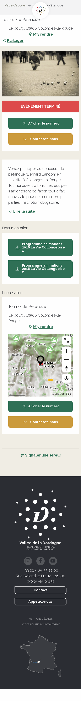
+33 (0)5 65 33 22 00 (40, 570)
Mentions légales (41, 618)
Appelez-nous (40, 602)
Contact (41, 590)
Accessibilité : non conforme (40, 624)
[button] (40, 73)
